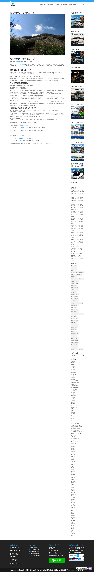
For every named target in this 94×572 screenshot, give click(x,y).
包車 (73, 274)
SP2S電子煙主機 (74, 394)
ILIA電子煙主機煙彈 (75, 430)
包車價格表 (42, 5)
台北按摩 (73, 512)
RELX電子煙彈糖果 (75, 387)
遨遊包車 (73, 349)
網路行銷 (73, 408)
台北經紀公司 (74, 525)
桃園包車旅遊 (74, 325)
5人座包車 (74, 265)
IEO (76, 570)
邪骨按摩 (73, 504)
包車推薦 (79, 274)
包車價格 (73, 459)
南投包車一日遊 (75, 281)
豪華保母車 (74, 344)
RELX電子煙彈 (74, 399)
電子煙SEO (73, 415)
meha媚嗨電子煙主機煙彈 (76, 431)
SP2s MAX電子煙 (74, 381)
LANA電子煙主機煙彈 (75, 425)
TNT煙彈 (73, 418)
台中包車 (73, 285)
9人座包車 (74, 270)
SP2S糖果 (73, 440)
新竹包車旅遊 (74, 320)
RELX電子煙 (73, 372)
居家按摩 (73, 528)
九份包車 (81, 272)
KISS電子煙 (73, 376)
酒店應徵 (73, 468)
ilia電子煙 (73, 377)
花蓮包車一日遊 (75, 331)
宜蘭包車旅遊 (74, 311)
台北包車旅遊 (74, 298)
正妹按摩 (73, 515)
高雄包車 (80, 349)
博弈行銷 (73, 492)
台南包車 (73, 303)
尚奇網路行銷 (74, 449)
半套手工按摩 (74, 510)
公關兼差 (73, 469)
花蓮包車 (73, 329)
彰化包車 (73, 314)
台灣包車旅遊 (74, 305)
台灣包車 (80, 303)
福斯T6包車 (74, 327)
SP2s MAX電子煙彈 (75, 382)
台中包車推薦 (74, 287)
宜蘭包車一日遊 (75, 309)
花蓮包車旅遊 (74, 333)
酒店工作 (73, 507)
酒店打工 (73, 522)
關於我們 (65, 5)
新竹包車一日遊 (75, 318)
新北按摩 (73, 527)
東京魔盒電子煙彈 (74, 395)
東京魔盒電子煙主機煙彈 (76, 433)
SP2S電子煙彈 (74, 389)
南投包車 (81, 279)
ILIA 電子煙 (73, 367)
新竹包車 (73, 316)
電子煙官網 (73, 435)
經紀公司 (73, 451)
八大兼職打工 (74, 369)
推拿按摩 (73, 446)
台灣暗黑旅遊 (74, 448)
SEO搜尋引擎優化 (74, 410)
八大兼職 (73, 402)
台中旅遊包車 (74, 290)
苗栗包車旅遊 (74, 342)
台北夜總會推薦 (74, 502)
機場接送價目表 (72, 5)
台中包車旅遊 (74, 482)
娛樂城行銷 (73, 494)
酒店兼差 (73, 466)
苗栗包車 (73, 336)
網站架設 (73, 412)
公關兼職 (73, 471)
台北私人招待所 (74, 441)
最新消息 (79, 5)
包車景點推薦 (21, 127)
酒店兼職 (73, 400)
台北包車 (74, 292)
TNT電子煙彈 (73, 458)
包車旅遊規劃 (50, 5)
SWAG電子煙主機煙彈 (75, 423)
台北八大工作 (74, 405)
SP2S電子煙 (73, 374)
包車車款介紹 (59, 5)
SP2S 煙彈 (73, 366)
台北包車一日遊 (75, 294)
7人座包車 (74, 268)
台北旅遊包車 (74, 300)
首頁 (37, 5)
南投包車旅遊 (74, 283)
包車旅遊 (74, 276)
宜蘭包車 (73, 307)
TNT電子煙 (73, 417)
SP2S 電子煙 (73, 362)
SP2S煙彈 (73, 392)
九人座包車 (74, 272)
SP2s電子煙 (73, 384)
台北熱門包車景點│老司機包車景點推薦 (23, 108)
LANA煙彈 (73, 397)
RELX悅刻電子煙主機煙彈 (76, 426)
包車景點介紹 (22, 64)
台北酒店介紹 (74, 500)
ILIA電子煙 (73, 371)
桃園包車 (73, 322)
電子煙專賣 (73, 364)
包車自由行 (74, 279)
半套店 (72, 513)
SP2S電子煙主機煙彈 (75, 428)
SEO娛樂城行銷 (74, 495)
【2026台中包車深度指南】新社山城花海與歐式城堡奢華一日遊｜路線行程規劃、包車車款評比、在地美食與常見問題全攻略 (77, 257)
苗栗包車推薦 (74, 340)
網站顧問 (73, 379)
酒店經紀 (73, 403)
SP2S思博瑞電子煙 (75, 438)
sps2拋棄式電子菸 (75, 385)
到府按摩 (73, 361)
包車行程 (73, 454)
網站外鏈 (73, 477)
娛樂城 (72, 487)
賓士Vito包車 (74, 347)
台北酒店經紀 (74, 407)
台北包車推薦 (20, 61)
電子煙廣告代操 (74, 413)
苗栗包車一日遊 (75, 338)
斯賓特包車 (81, 314)
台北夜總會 (73, 497)
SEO (72, 463)
